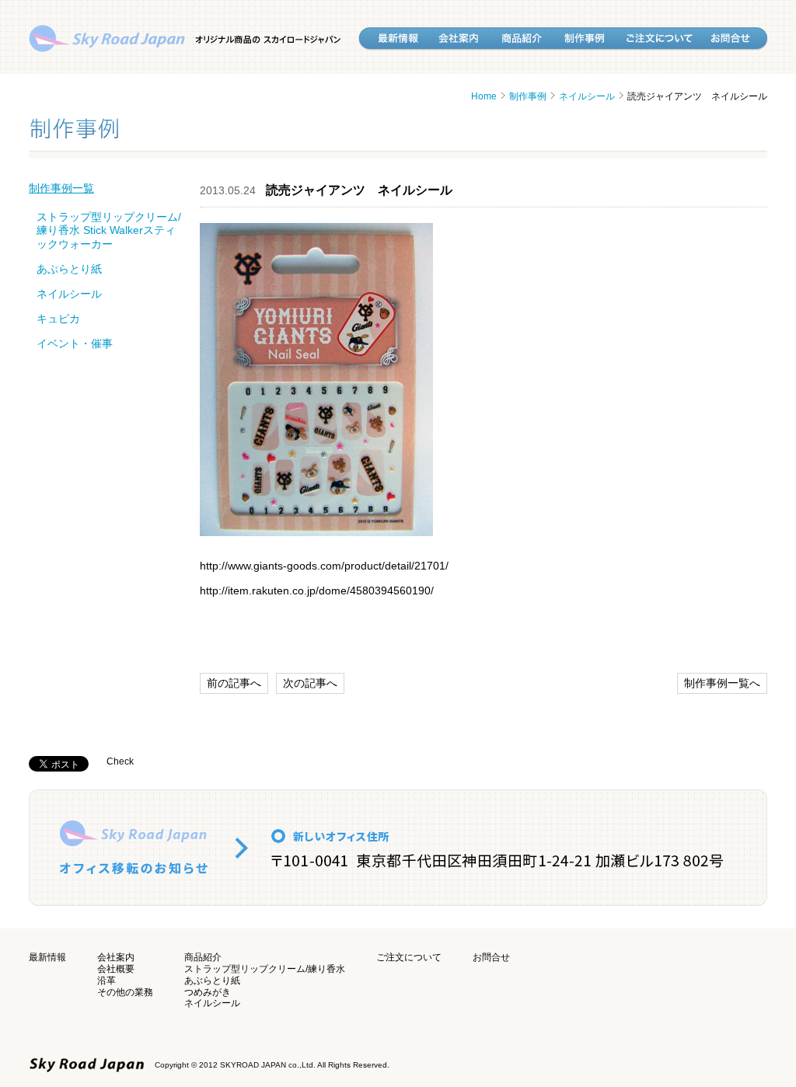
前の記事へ (234, 683)
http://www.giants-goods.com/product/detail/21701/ (324, 565)
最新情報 (47, 957)
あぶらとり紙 (69, 269)
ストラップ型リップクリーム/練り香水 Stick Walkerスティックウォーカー (109, 230)
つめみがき (207, 992)
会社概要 (115, 968)
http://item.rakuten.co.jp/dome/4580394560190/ (317, 590)
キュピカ (58, 318)
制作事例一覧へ (722, 683)
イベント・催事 (75, 343)
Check (120, 761)
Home (484, 96)
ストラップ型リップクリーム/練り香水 (264, 968)
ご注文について (409, 957)
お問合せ (491, 957)
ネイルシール (587, 96)
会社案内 (115, 957)
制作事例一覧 (61, 188)
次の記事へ (310, 683)
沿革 (106, 980)
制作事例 (527, 96)
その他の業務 (125, 992)
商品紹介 (203, 957)
